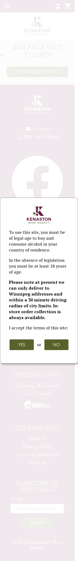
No (56, 345)
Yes (21, 345)
